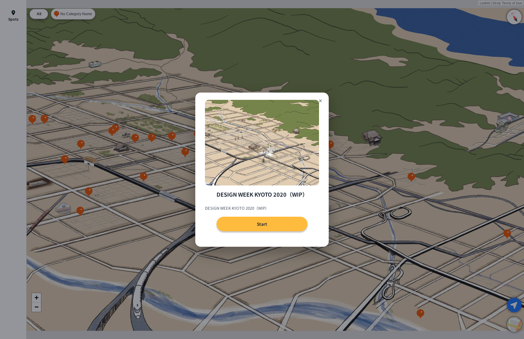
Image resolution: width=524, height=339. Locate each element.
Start (262, 224)
